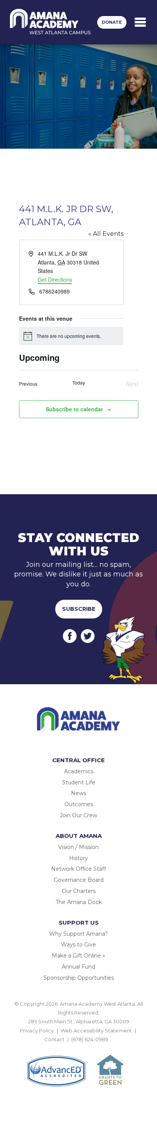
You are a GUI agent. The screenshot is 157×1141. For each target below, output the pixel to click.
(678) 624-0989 (89, 1039)
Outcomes (78, 804)
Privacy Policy (37, 1030)
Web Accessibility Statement (96, 1030)
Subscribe (78, 608)
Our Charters (79, 891)
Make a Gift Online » (78, 955)
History (78, 858)
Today (78, 383)
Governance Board (79, 879)
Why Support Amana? (78, 933)
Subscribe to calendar (74, 409)
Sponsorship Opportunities (78, 977)
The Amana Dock (79, 902)
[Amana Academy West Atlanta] (50, 22)
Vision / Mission (78, 847)
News (78, 793)
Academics (78, 771)
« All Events (105, 233)
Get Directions (55, 279)
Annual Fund (78, 966)
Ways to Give (78, 944)
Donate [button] (112, 22)
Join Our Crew (78, 815)
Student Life (78, 782)
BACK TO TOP (78, 1048)
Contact (54, 1039)
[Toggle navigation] (140, 22)
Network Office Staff (78, 868)
